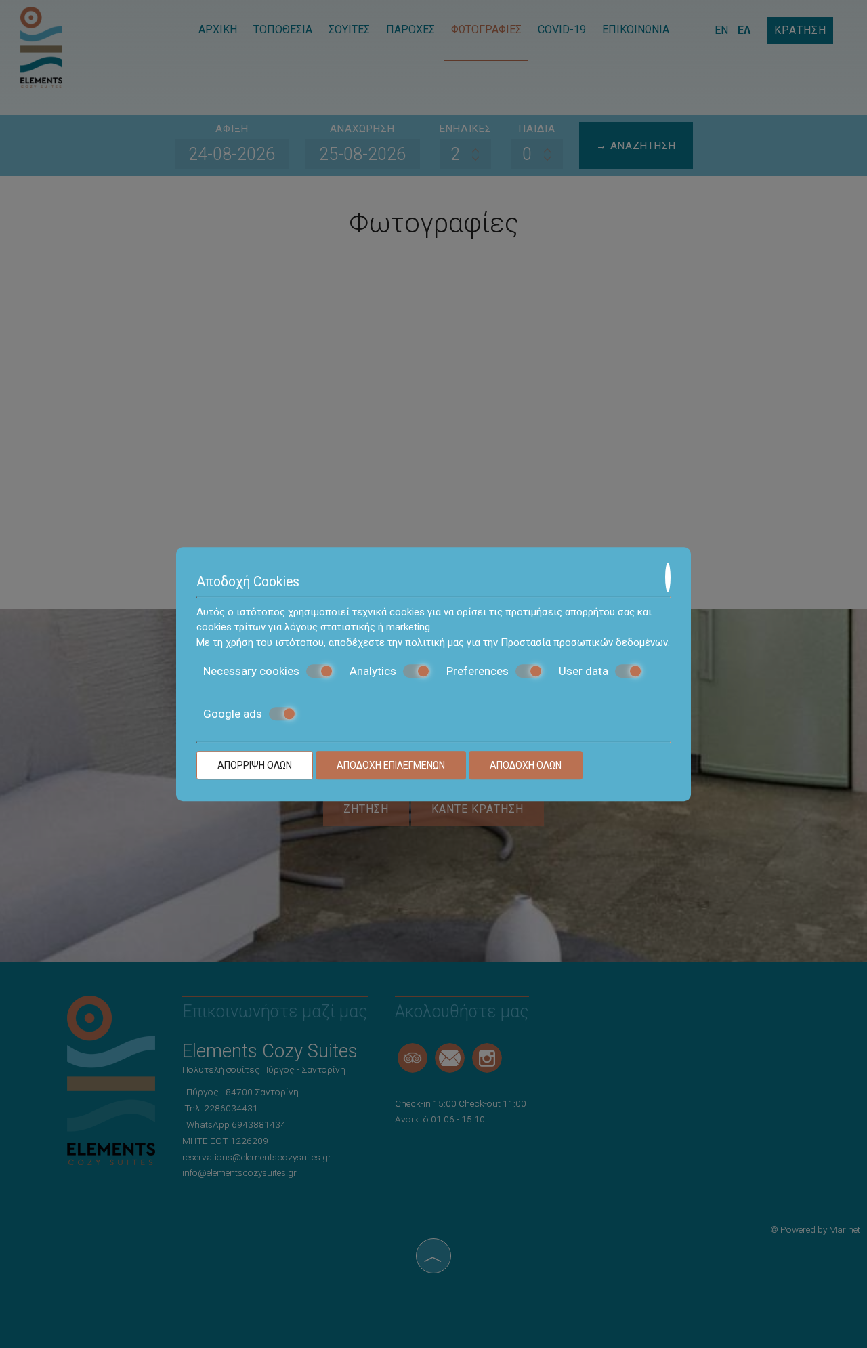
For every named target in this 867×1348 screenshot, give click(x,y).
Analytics (373, 671)
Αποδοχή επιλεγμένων (391, 765)
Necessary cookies (251, 671)
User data (583, 671)
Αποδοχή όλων (526, 765)
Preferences (477, 671)
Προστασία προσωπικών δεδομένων (584, 642)
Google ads (232, 713)
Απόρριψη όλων (254, 765)
